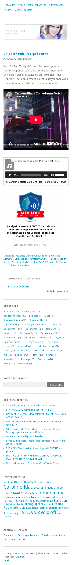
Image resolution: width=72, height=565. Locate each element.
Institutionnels (10, 337)
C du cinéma (9, 324)
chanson (58, 487)
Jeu (16, 500)
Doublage (51, 329)
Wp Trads (21, 556)
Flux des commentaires (53, 535)
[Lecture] (10, 175)
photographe (32, 504)
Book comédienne (12, 320)
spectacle (52, 507)
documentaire (18, 497)
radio (22, 507)
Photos (8, 10)
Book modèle (36, 320)
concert (7, 497)
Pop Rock (39, 350)
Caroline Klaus (25, 5)
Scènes (34, 355)
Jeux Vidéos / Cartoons (35, 337)
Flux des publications (28, 535)
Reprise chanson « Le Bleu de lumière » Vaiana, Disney (33, 463)
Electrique (16, 262)
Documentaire (10, 329)
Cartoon (26, 324)
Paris (5, 504)
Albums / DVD (29, 311)
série (66, 507)
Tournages (26, 359)
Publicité (44, 256)
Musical (40, 501)
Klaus (21, 500)
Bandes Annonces (12, 316)
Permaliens (23, 265)
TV (57, 262)
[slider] (60, 174)
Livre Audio (33, 342)
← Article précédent (16, 286)
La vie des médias (12, 342)
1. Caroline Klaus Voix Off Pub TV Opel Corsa (32, 182)
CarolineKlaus (44, 487)
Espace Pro (40, 5)
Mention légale (24, 346)
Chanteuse (19, 493)
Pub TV (42, 262)
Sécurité (51, 262)
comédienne (35, 259)
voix (5, 265)
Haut (6, 560)
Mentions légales (47, 346)
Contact (28, 10)
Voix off (12, 265)
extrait (52, 497)
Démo (54, 324)
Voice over (23, 363)
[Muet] (52, 175)
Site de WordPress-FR (14, 539)
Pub (36, 262)
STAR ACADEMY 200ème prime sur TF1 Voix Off (29, 409)
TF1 (6, 513)
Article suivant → (58, 291)
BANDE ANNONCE (25, 482)
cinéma (32, 493)
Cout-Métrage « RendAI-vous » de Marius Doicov (30, 405)
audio (6, 482)
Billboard (33, 316)
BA (12, 482)
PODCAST (23, 350)
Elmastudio (61, 553)
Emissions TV (26, 333)
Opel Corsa (27, 262)
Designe (7, 262)
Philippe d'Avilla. (16, 504)
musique (48, 500)
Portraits (55, 350)
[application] (36, 174)
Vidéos (18, 10)
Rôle (28, 507)
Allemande (8, 259)
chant (6, 493)
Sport (60, 508)
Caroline (46, 482)
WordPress (29, 553)
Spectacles (8, 359)
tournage (14, 513)
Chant (40, 324)
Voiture (62, 262)
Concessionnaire (50, 259)
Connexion (8, 535)
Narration (60, 500)
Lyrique (7, 346)
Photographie (47, 504)
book (39, 482)
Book (47, 316)
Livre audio (30, 501)
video (28, 513)
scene (35, 507)
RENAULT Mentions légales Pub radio (24, 436)
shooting (42, 508)
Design (63, 259)
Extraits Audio (56, 5)
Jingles (58, 337)
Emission (7, 333)
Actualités (10, 5)
